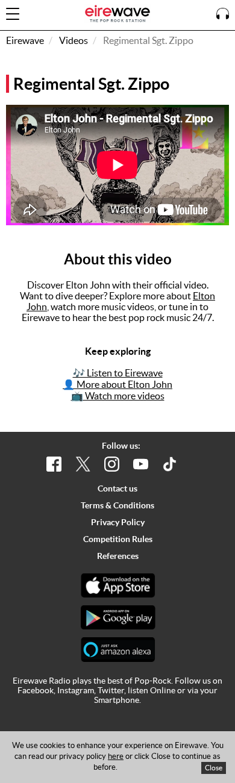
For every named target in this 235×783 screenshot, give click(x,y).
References (118, 556)
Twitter (111, 690)
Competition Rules (117, 539)
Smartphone (116, 700)
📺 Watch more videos (117, 395)
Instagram (75, 690)
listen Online (151, 690)
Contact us (117, 488)
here (116, 756)
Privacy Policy (118, 522)
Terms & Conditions (117, 505)
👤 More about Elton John (117, 384)
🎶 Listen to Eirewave (118, 372)
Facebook (35, 690)
